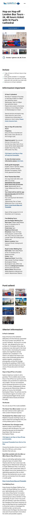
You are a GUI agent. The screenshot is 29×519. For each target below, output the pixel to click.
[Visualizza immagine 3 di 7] (8, 302)
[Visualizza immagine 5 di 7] (8, 311)
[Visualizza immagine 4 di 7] (21, 302)
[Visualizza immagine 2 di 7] (21, 293)
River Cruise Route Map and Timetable (14, 481)
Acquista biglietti (12, 28)
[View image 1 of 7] (6, 51)
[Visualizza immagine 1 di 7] (8, 293)
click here (20, 161)
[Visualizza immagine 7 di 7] (8, 320)
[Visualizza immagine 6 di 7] (21, 311)
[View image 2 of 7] (14, 51)
